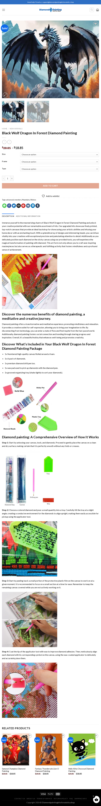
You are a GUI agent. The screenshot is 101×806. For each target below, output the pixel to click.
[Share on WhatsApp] (4, 205)
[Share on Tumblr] (37, 205)
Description (8, 216)
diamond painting (68, 314)
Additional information (28, 216)
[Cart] (97, 10)
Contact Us (19, 799)
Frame (4, 161)
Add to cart (50, 185)
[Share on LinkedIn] (33, 205)
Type (4, 169)
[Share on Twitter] (14, 205)
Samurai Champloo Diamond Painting (13, 770)
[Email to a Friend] (18, 205)
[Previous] (7, 59)
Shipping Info (80, 799)
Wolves (33, 200)
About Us (31, 799)
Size (4, 154)
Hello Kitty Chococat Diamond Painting (81, 770)
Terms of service (44, 799)
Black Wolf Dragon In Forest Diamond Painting (65, 222)
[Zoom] (5, 95)
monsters (17, 200)
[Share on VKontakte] (28, 205)
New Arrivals (16, 129)
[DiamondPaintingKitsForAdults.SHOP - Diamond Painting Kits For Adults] (50, 9)
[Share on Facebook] (9, 205)
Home (4, 129)
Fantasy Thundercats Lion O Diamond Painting (47, 770)
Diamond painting (15, 437)
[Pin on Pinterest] (23, 205)
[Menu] (3, 10)
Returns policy (61, 799)
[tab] (8, 216)
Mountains (26, 200)
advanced (10, 200)
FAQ (71, 799)
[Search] (92, 10)
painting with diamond (36, 243)
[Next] (93, 59)
